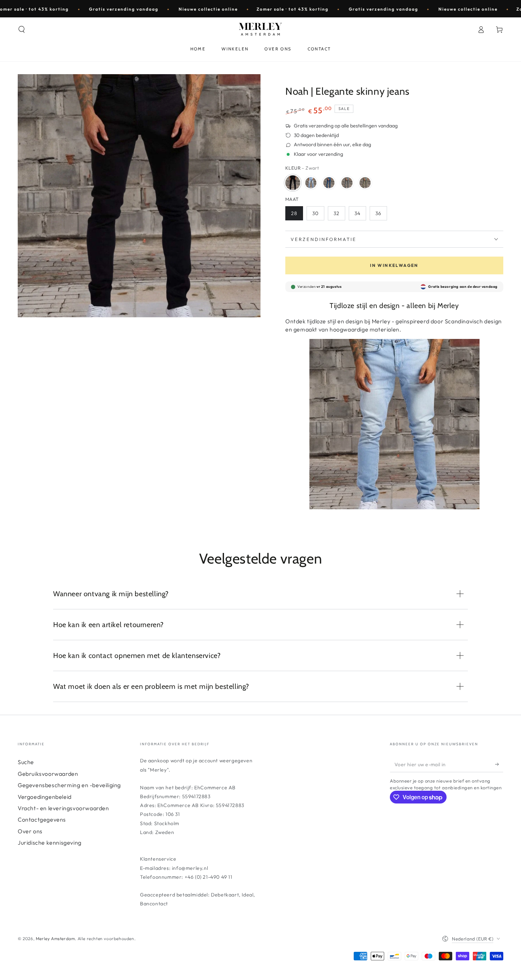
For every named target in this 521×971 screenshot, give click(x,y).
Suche (26, 762)
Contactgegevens (42, 819)
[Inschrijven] (499, 764)
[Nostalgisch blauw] (365, 182)
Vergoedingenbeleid (45, 796)
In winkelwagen (394, 265)
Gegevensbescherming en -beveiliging (69, 785)
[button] (21, 29)
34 (357, 213)
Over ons (30, 831)
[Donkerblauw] (328, 182)
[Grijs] (347, 182)
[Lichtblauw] (310, 182)
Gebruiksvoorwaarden (48, 773)
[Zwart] (292, 182)
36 (378, 213)
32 (337, 213)
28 (294, 213)
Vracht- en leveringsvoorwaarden (63, 808)
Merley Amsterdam (55, 938)
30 (315, 213)
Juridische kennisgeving (50, 842)
